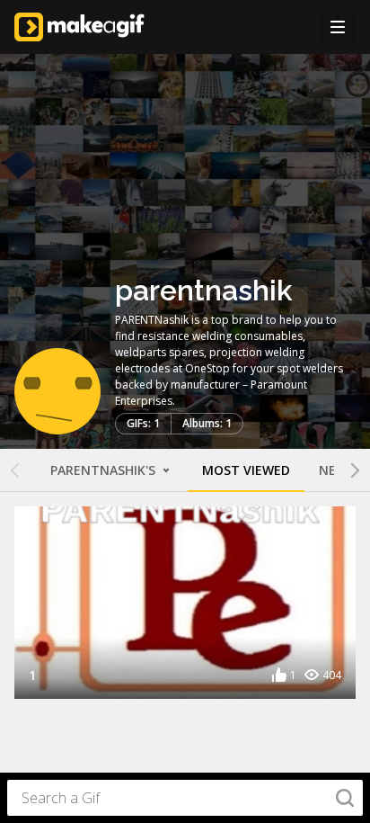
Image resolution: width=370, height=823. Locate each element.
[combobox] (185, 798)
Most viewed (246, 470)
